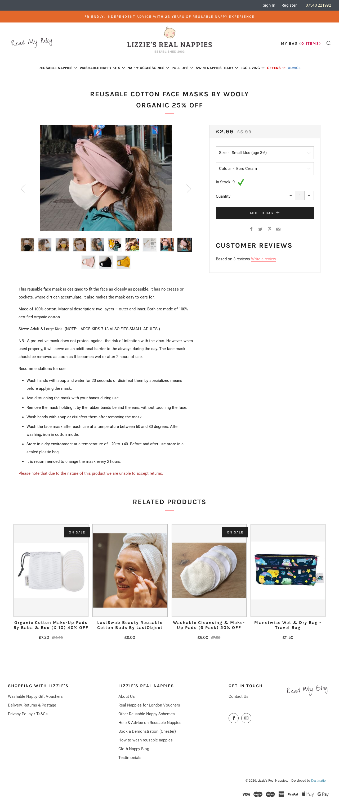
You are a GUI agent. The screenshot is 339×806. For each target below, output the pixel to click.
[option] (106, 178)
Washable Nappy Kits (100, 68)
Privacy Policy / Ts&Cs (28, 714)
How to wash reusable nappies (145, 740)
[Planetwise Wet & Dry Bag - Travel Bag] (288, 570)
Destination (319, 780)
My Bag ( (301, 43)
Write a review (263, 259)
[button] (27, 245)
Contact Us (238, 696)
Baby (228, 68)
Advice (294, 68)
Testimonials (129, 757)
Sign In (269, 5)
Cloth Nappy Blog (133, 748)
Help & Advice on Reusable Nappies (149, 722)
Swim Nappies (209, 68)
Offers (274, 68)
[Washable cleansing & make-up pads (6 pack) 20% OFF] (209, 570)
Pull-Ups (180, 68)
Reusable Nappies (55, 68)
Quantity (223, 196)
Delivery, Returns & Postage (32, 705)
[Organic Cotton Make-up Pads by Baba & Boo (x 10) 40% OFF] (51, 570)
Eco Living (250, 68)
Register (289, 5)
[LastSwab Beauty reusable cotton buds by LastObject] (129, 570)
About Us (126, 696)
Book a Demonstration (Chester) (147, 731)
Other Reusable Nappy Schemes (146, 714)
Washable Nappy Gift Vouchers (35, 696)
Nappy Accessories (145, 68)
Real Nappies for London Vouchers (149, 705)
